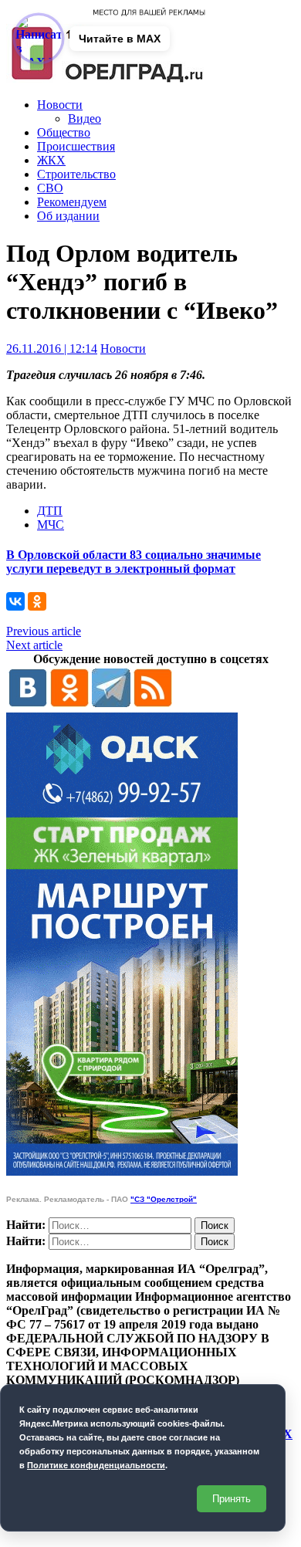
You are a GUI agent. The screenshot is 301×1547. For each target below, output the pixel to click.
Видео (84, 118)
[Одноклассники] (37, 601)
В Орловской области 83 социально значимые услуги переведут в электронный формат (133, 561)
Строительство (76, 174)
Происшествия (76, 146)
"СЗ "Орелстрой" (163, 1199)
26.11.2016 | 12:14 (51, 348)
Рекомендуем (72, 201)
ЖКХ (51, 160)
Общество (63, 132)
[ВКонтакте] (15, 601)
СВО (50, 188)
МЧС (50, 524)
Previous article (43, 631)
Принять (231, 1499)
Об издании (68, 215)
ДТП (50, 510)
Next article (34, 645)
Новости (60, 104)
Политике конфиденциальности (96, 1465)
